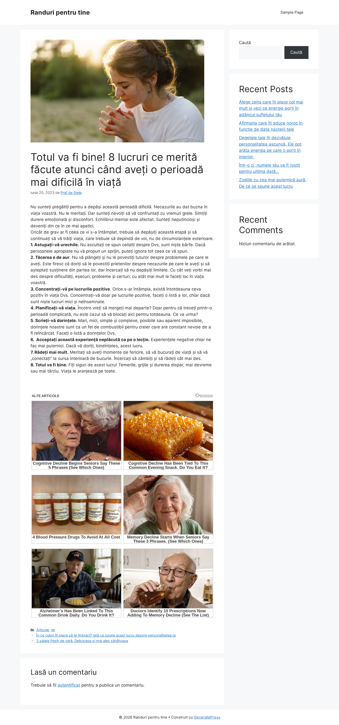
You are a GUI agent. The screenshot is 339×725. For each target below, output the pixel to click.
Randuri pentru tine (60, 12)
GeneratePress (207, 717)
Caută (245, 42)
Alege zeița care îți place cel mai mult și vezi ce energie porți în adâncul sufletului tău (271, 108)
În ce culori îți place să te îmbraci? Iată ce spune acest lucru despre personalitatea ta (106, 635)
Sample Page (292, 12)
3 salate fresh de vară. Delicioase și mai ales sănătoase (82, 641)
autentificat (69, 685)
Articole (42, 630)
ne (53, 630)
